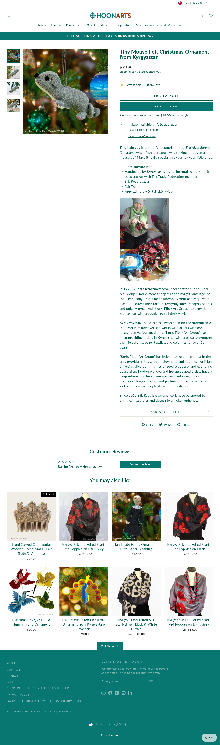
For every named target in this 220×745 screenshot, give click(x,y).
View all (110, 646)
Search (12, 675)
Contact (13, 669)
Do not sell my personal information (159, 25)
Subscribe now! (110, 735)
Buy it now (166, 106)
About (104, 25)
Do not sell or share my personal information (44, 700)
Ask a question (166, 411)
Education (73, 25)
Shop (54, 25)
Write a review (140, 464)
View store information (141, 136)
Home (42, 25)
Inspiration (123, 25)
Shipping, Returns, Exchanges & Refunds (38, 688)
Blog (10, 681)
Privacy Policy (18, 694)
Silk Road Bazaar (137, 181)
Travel (91, 25)
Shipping (125, 71)
